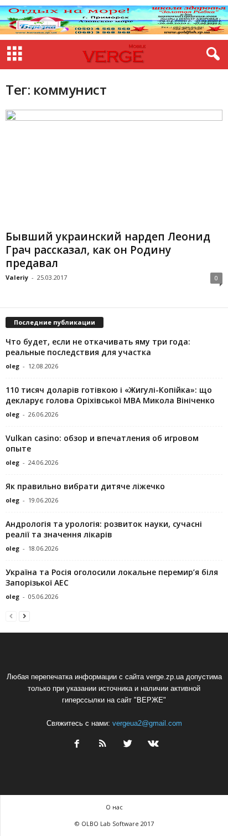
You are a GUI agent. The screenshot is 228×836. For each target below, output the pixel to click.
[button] (211, 54)
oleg (12, 366)
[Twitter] (128, 745)
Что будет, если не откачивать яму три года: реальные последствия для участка (98, 346)
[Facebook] (77, 745)
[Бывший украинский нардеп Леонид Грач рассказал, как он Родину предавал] (114, 167)
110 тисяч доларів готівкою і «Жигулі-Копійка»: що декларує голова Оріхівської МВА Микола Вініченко (110, 395)
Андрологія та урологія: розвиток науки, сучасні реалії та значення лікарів (104, 529)
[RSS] (102, 745)
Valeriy (17, 277)
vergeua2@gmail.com (147, 723)
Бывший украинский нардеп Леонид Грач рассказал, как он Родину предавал (108, 249)
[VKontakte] (152, 745)
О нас (114, 807)
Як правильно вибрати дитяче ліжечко (85, 486)
